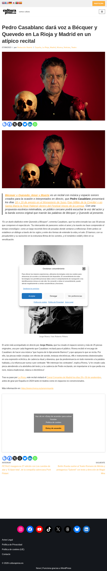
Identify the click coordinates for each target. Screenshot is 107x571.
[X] (14, 124)
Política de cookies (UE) (13, 549)
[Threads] (19, 124)
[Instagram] (20, 529)
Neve (38, 568)
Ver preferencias (75, 296)
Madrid (53, 47)
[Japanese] (13, 3)
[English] (3, 3)
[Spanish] (20, 3)
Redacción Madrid (24, 47)
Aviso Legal (69, 302)
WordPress (66, 568)
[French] (6, 3)
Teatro (73, 47)
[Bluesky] (25, 124)
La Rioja (45, 47)
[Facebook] (9, 124)
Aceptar (32, 296)
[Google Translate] (4, 124)
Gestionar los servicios (31, 289)
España (38, 47)
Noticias (67, 47)
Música (60, 47)
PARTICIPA (98, 3)
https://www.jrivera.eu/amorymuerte (37, 388)
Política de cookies (40, 302)
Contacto (6, 554)
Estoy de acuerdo (53, 428)
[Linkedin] (30, 124)
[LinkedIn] (86, 529)
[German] (10, 3)
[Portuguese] (17, 3)
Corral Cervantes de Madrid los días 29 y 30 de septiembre (74, 377)
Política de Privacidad (56, 302)
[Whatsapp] (35, 124)
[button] (84, 268)
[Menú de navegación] (102, 11)
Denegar (53, 296)
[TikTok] (48, 529)
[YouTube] (39, 529)
